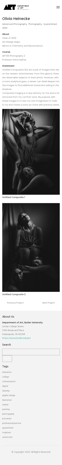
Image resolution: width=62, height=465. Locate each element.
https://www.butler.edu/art (16, 338)
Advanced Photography (14, 24)
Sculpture (6, 432)
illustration (7, 400)
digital (5, 386)
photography (8, 414)
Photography (35, 24)
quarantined (7, 428)
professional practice (11, 423)
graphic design (8, 395)
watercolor (7, 437)
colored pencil (8, 381)
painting (6, 409)
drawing (5, 391)
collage (5, 377)
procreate (6, 418)
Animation (7, 372)
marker (5, 404)
